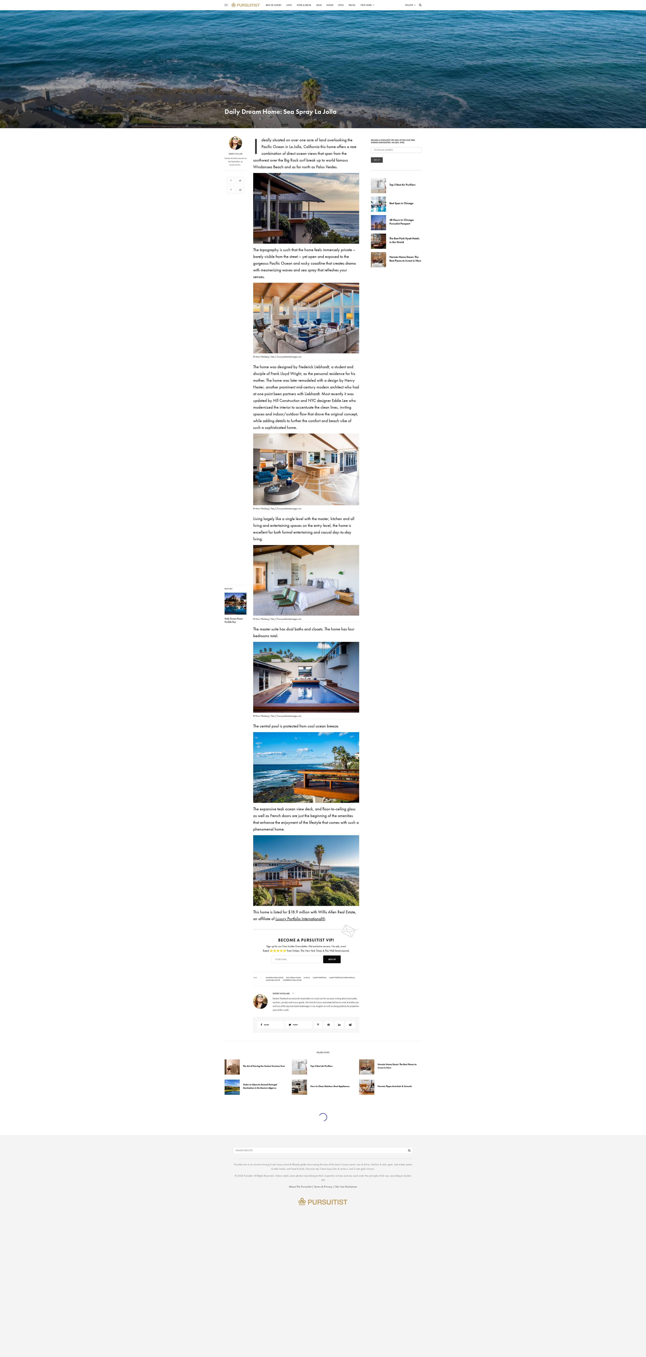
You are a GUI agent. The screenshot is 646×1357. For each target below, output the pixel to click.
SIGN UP (356, 696)
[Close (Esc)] (383, 645)
